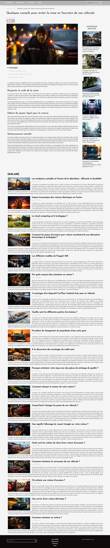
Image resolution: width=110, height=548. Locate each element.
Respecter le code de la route (18, 71)
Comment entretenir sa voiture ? (47, 518)
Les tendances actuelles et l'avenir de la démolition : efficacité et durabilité (66, 179)
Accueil (8, 8)
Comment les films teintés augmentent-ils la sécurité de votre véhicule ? (90, 95)
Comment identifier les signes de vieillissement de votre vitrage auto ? (91, 140)
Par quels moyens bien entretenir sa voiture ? (53, 275)
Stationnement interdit (16, 77)
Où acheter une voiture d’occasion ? (48, 480)
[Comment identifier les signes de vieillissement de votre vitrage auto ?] (91, 129)
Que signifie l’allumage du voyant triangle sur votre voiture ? (60, 424)
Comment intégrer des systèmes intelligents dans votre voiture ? (90, 117)
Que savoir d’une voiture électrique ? (49, 499)
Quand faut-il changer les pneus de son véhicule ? (55, 405)
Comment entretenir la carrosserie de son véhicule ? (56, 461)
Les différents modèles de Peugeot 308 (50, 256)
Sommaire (13, 67)
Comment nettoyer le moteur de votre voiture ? (53, 387)
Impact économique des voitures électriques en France (57, 197)
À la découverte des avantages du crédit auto (53, 349)
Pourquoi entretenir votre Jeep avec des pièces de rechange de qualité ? (65, 368)
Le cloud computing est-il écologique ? (49, 216)
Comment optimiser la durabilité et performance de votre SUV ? (91, 72)
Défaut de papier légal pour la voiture (20, 74)
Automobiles (9, 3)
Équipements (20, 3)
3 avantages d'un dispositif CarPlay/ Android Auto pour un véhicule (63, 293)
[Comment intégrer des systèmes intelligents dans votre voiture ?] (91, 107)
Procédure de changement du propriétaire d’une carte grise (59, 331)
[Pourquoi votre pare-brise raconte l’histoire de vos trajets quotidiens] (91, 39)
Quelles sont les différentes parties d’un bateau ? (54, 312)
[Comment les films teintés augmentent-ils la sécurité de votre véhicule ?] (91, 84)
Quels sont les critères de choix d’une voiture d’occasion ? (58, 443)
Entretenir (31, 3)
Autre (39, 3)
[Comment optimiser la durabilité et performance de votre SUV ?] (91, 61)
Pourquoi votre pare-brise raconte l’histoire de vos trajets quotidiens (90, 49)
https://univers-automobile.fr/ (25, 99)
